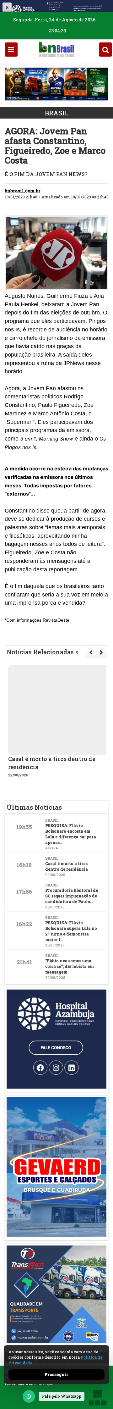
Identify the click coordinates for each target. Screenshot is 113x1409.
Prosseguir (56, 1374)
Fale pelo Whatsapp (61, 1396)
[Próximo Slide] (101, 652)
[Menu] (11, 49)
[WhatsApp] (29, 1396)
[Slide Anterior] (91, 652)
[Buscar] (105, 49)
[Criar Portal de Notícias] (97, 1397)
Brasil (56, 113)
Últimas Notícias (34, 807)
